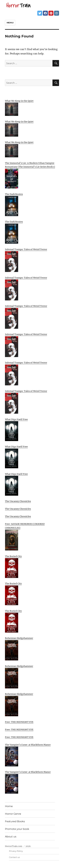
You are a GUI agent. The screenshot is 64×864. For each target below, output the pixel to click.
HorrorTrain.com (13, 846)
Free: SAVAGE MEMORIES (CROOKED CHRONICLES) (25, 526)
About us (10, 836)
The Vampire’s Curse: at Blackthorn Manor (28, 744)
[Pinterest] (50, 13)
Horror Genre (13, 813)
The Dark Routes (14, 194)
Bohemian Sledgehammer (19, 638)
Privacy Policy (16, 851)
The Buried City (13, 556)
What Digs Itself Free (16, 419)
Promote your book (17, 828)
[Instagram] (56, 13)
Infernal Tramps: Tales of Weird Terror (26, 249)
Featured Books (15, 821)
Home (9, 806)
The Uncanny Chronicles (18, 501)
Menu (10, 22)
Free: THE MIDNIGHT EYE (19, 722)
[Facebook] (45, 13)
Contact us (14, 857)
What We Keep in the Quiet (19, 100)
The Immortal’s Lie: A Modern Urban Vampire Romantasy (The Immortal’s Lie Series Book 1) (30, 165)
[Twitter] (39, 13)
